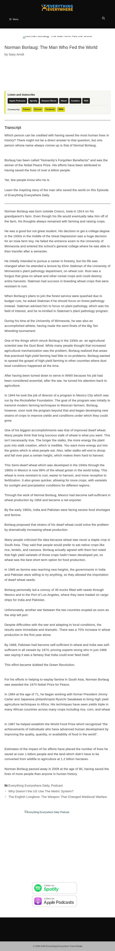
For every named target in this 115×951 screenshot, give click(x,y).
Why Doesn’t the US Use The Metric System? (41, 791)
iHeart (64, 101)
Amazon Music (48, 101)
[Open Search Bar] (103, 18)
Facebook (50, 109)
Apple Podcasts (17, 101)
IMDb (61, 109)
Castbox (75, 101)
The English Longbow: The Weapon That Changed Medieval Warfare (57, 796)
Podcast (57, 785)
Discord (37, 109)
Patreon (26, 109)
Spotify (33, 101)
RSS (86, 101)
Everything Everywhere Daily (28, 785)
